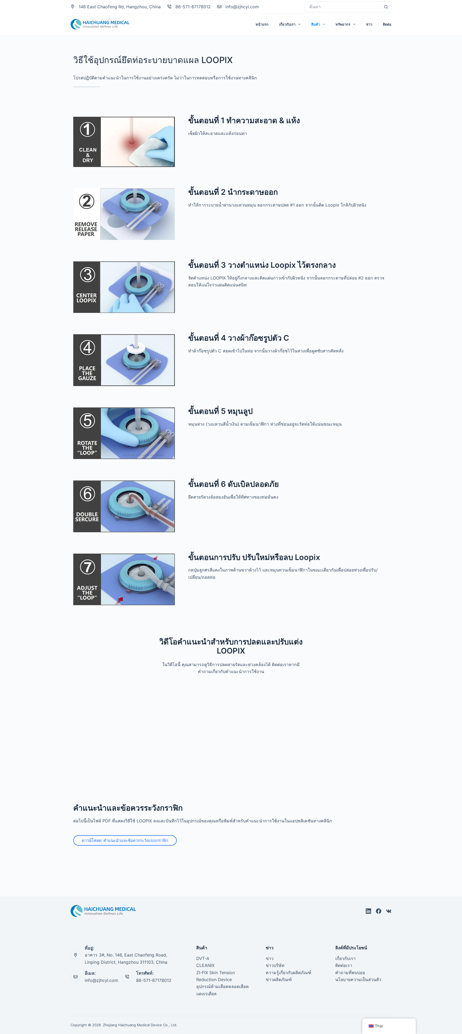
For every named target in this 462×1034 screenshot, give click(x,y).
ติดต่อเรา (343, 965)
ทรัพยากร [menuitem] (343, 24)
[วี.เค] (388, 911)
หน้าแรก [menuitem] (262, 24)
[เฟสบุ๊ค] (378, 911)
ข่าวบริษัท (275, 965)
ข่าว (270, 958)
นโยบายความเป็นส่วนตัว (358, 979)
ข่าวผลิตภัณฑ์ (279, 979)
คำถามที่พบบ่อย (350, 972)
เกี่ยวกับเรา (345, 958)
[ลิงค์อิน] (368, 911)
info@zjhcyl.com (242, 6)
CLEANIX (205, 965)
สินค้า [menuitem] (315, 24)
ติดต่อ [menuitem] (387, 24)
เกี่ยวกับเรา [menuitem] (287, 24)
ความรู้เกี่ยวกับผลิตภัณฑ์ (288, 972)
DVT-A (202, 958)
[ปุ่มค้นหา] (386, 6)
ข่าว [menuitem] (369, 24)
